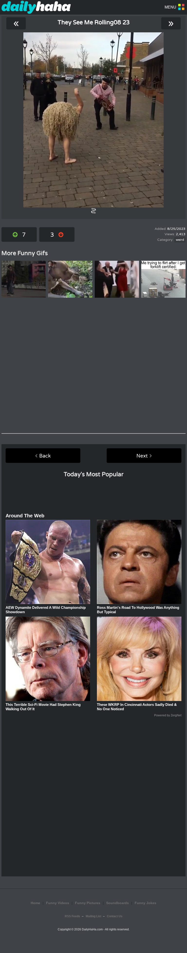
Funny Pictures (87, 903)
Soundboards (117, 903)
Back (45, 456)
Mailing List (93, 916)
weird (180, 240)
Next (142, 456)
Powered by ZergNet (167, 715)
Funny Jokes (145, 903)
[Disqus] (93, 365)
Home (35, 903)
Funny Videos (57, 903)
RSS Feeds (72, 916)
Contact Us (114, 916)
